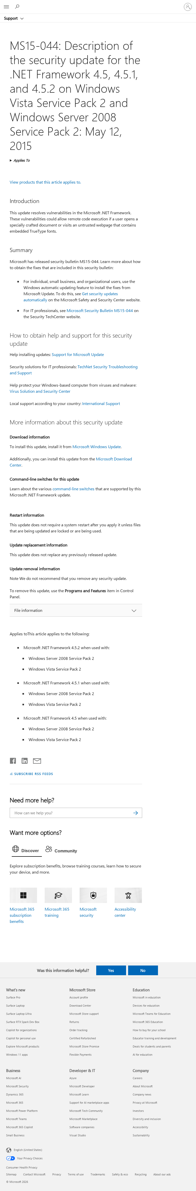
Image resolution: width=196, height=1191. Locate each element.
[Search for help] (18, 7)
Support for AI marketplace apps (89, 1102)
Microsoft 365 (14, 1102)
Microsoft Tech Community (86, 1111)
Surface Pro (13, 997)
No (142, 970)
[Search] (135, 813)
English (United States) (28, 1149)
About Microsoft (143, 1086)
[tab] (27, 850)
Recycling (140, 1174)
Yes (111, 970)
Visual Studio (77, 1135)
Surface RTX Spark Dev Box (22, 1022)
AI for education (142, 1054)
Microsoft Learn (79, 1094)
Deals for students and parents (152, 1046)
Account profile (78, 997)
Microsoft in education (147, 997)
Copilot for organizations (21, 1030)
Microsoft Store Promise (84, 1046)
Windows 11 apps (17, 1054)
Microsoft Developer (82, 1086)
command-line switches (73, 488)
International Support (101, 403)
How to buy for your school (149, 1030)
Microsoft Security (17, 1086)
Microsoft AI (13, 1078)
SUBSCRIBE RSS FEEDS (33, 773)
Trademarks (98, 1174)
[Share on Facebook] (13, 759)
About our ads (162, 1174)
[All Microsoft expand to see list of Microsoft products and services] (6, 7)
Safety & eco (120, 1174)
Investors (138, 1111)
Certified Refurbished (82, 1038)
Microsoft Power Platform (22, 1111)
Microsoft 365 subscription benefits (22, 915)
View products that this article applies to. (45, 182)
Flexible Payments (80, 1054)
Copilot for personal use (21, 1038)
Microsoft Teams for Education (151, 1014)
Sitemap (11, 1174)
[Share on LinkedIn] (22, 759)
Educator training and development (154, 1038)
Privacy (56, 1174)
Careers (137, 1078)
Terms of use (76, 1174)
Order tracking (78, 1030)
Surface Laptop (15, 1005)
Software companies (81, 1127)
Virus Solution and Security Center (40, 391)
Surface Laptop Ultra (19, 1014)
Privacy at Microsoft (145, 1102)
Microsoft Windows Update (96, 446)
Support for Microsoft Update (78, 354)
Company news (142, 1094)
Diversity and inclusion (147, 1119)
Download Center (80, 1005)
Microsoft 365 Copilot (19, 1127)
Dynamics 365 (14, 1094)
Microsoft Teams (16, 1119)
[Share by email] (34, 759)
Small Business (15, 1135)
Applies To (22, 160)
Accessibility (140, 1127)
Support (11, 18)
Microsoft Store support (84, 1014)
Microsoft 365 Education (148, 1022)
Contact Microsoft (34, 1174)
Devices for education (146, 1005)
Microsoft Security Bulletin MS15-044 (100, 310)
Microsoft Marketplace (83, 1119)
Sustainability (141, 1135)
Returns (74, 1022)
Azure (73, 1078)
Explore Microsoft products (22, 1046)
